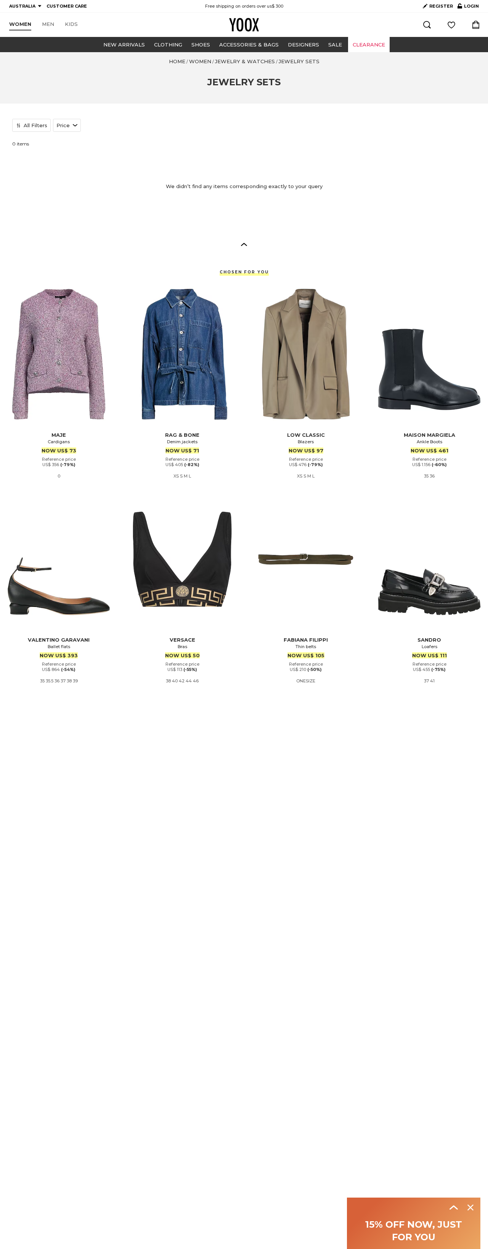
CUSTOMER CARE (67, 6)
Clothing (168, 45)
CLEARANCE (369, 45)
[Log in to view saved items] (451, 24)
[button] (244, 244)
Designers (303, 45)
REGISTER (441, 6)
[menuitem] (20, 24)
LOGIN (468, 7)
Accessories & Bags (249, 45)
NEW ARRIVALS (124, 45)
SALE (335, 45)
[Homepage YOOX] (244, 25)
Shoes (200, 45)
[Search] (427, 24)
